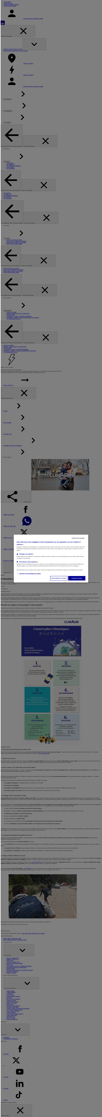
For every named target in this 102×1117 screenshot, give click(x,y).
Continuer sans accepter (78, 538)
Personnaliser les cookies (58, 578)
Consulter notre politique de (30, 573)
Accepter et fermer (77, 578)
